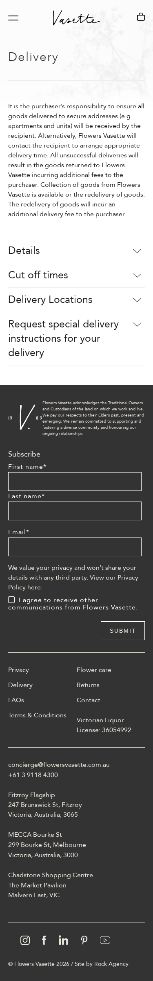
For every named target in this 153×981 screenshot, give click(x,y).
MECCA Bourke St (35, 834)
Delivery (20, 685)
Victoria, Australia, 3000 (43, 855)
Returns (88, 685)
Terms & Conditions (37, 715)
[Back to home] (76, 18)
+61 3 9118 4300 (33, 774)
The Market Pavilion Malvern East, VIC (37, 890)
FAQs (16, 700)
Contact (88, 700)
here (34, 587)
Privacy (18, 669)
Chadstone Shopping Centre (50, 875)
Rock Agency (111, 964)
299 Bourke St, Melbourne (47, 844)
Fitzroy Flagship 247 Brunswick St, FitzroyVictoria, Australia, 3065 (45, 805)
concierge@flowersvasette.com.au (59, 764)
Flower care (94, 669)
